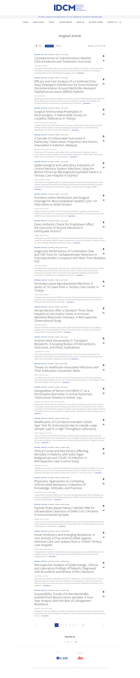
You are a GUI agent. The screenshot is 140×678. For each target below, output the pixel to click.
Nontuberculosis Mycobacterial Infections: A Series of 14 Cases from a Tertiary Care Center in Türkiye (66, 287)
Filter (40, 46)
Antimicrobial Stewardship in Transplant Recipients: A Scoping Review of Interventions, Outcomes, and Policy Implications (65, 343)
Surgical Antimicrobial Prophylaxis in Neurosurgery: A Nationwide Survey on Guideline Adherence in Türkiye (60, 115)
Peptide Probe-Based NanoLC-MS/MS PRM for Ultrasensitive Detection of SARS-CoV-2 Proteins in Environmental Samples (66, 511)
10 (83, 625)
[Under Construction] (76, 642)
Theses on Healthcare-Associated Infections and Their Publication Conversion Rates (66, 369)
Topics (51, 22)
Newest (49, 46)
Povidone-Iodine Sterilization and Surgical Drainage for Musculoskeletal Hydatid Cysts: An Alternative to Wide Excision (65, 201)
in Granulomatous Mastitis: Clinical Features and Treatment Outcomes (63, 60)
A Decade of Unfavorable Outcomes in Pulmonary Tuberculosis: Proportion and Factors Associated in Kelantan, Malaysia (66, 141)
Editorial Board (96, 22)
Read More (80, 73)
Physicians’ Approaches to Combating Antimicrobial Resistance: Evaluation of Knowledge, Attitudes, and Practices (60, 484)
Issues (25, 22)
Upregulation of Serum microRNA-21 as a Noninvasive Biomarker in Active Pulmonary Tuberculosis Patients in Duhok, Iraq (63, 394)
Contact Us (112, 22)
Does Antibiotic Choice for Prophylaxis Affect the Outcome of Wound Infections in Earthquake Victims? (64, 227)
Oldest (58, 46)
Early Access (38, 22)
